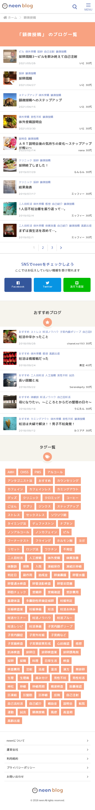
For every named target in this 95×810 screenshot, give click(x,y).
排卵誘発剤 (71, 652)
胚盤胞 (27, 695)
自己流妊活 (63, 397)
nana (81, 150)
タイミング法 (17, 523)
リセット (14, 549)
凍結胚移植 (74, 566)
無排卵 (80, 669)
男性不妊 (36, 117)
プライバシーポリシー (21, 768)
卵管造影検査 (41, 583)
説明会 (23, 138)
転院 (82, 703)
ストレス (36, 332)
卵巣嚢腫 (60, 575)
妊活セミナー (17, 618)
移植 (23, 686)
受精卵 (37, 592)
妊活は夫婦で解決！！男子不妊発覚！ (47, 424)
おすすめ (24, 332)
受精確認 (54, 592)
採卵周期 (25, 78)
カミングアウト (40, 419)
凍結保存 (54, 566)
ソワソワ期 (58, 515)
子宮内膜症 (15, 635)
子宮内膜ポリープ (70, 332)
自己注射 (49, 51)
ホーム (12, 17)
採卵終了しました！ (34, 165)
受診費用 (72, 592)
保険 (26, 566)
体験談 (35, 397)
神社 (11, 686)
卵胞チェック (17, 592)
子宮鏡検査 (15, 643)
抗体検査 (14, 652)
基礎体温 (14, 601)
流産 (41, 669)
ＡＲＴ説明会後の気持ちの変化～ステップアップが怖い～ (55, 145)
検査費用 (14, 669)
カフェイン (15, 489)
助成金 (43, 575)
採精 (23, 661)
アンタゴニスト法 (20, 481)
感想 (48, 204)
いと (82, 63)
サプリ (27, 506)
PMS (38, 472)
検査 (66, 661)
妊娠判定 (66, 601)
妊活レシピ (15, 626)
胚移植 (43, 695)
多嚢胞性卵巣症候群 (40, 601)
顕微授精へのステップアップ (40, 100)
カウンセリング (68, 481)
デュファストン (43, 523)
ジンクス (44, 506)
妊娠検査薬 (15, 609)
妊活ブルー (64, 618)
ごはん (12, 506)
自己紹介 (57, 204)
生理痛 (24, 678)
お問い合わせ (15, 777)
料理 (35, 661)
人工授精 (50, 375)
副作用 (27, 575)
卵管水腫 (78, 575)
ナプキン (66, 523)
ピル (21, 51)
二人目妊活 (25, 204)
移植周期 (38, 686)
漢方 (66, 669)
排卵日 (30, 652)
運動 (11, 712)
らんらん (79, 172)
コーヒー (72, 498)
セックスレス (35, 515)
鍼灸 (71, 375)
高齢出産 (86, 226)
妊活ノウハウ (51, 332)
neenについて (16, 741)
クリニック (25, 160)
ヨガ (82, 541)
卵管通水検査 (17, 583)
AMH (11, 472)
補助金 (52, 703)
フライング (43, 541)
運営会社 (12, 750)
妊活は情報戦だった (34, 358)
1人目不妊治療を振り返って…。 (43, 209)
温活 (54, 669)
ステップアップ (28, 95)
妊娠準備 (35, 609)
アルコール (55, 472)
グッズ (12, 498)
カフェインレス (40, 489)
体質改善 (50, 226)
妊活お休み (68, 609)
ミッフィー (78, 194)
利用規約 (12, 759)
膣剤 (57, 695)
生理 (11, 678)
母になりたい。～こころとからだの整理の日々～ (55, 402)
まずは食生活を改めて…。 (38, 230)
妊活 (51, 609)
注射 (29, 669)
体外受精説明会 (30, 122)
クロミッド (52, 498)
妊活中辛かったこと (34, 337)
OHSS (24, 472)
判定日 (12, 575)
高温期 (67, 712)
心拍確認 (63, 643)
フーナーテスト (18, 541)
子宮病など (58, 635)
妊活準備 (35, 626)
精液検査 (57, 686)
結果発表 (25, 187)
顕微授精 (61, 51)
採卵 (40, 51)
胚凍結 (12, 695)
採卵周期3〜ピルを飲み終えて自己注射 (48, 56)
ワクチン (51, 549)
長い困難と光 (29, 380)
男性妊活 (78, 678)
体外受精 (30, 51)
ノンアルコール (18, 532)
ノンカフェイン (46, 532)
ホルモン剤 (64, 541)
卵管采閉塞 (64, 583)
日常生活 (51, 661)
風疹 (54, 712)
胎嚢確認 (75, 686)
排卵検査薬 (49, 652)
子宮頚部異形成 (40, 643)
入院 (38, 566)
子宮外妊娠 (37, 635)
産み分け (41, 678)
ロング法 (32, 549)
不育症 (67, 549)
